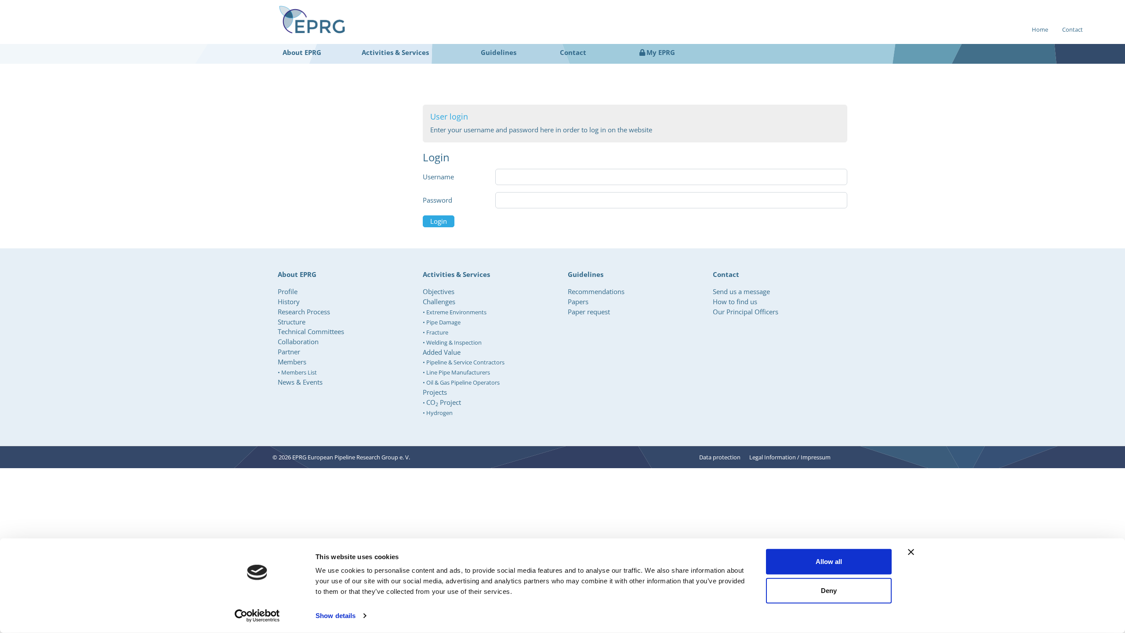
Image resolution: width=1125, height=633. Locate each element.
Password (437, 200)
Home (1040, 29)
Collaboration (298, 341)
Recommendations (596, 291)
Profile (288, 291)
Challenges (439, 301)
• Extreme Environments (454, 312)
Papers (578, 301)
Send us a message (741, 291)
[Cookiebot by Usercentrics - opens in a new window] (257, 615)
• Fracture (435, 332)
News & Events (300, 382)
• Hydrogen (438, 413)
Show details (336, 615)
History (289, 301)
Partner (289, 351)
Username (438, 176)
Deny (829, 590)
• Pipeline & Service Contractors (463, 362)
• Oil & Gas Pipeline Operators (461, 382)
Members (292, 361)
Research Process (304, 311)
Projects (435, 392)
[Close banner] (911, 552)
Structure (291, 321)
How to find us (735, 301)
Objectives (438, 291)
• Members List (297, 372)
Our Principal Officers (745, 311)
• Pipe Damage (442, 322)
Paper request (589, 311)
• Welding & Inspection (452, 342)
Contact (1072, 29)
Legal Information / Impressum (790, 457)
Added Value (442, 352)
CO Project (443, 402)
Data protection (719, 457)
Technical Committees (311, 331)
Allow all (829, 561)
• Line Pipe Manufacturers (456, 372)
